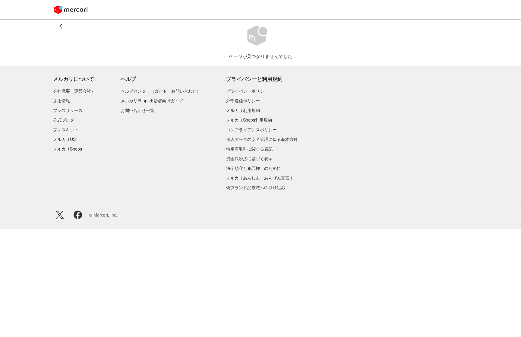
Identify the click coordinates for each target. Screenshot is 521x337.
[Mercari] (70, 9)
